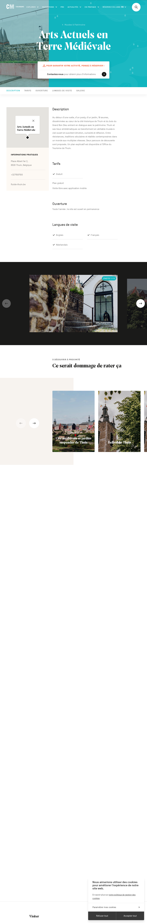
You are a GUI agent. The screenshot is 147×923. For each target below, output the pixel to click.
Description (13, 90)
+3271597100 (17, 174)
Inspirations (48, 7)
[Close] (33, 120)
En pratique (90, 7)
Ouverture (42, 90)
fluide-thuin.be (18, 184)
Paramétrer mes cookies (104, 907)
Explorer (31, 7)
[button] (6, 303)
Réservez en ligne (112, 7)
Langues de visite (62, 90)
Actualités (73, 7)
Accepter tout (130, 916)
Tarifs (27, 90)
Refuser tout (102, 916)
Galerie (80, 90)
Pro (62, 7)
